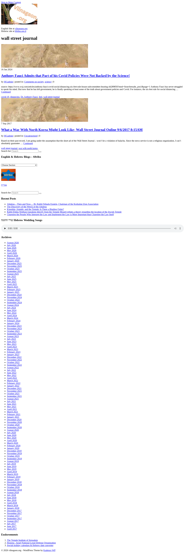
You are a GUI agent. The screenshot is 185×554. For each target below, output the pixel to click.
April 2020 (12, 440)
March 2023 (12, 349)
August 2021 (13, 399)
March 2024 (12, 318)
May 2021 (11, 406)
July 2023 (11, 339)
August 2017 (13, 521)
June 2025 (11, 279)
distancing (15, 97)
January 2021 (13, 417)
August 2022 (13, 367)
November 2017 (14, 513)
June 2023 (11, 341)
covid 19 (5, 97)
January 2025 (13, 292)
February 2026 (13, 258)
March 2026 (12, 255)
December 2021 (14, 388)
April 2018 (12, 503)
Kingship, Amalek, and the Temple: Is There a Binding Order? (35, 209)
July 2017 (11, 523)
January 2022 (13, 386)
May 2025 (11, 281)
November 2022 (14, 360)
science (48, 82)
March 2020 (12, 443)
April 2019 (12, 471)
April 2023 (12, 347)
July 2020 (11, 432)
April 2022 (12, 378)
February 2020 (13, 445)
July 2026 (11, 245)
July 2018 (11, 495)
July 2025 (11, 276)
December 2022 (14, 357)
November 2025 (14, 266)
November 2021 (14, 391)
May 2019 (11, 469)
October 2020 (13, 425)
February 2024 (13, 321)
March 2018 (12, 505)
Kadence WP (49, 550)
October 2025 (13, 268)
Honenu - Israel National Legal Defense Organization (31, 543)
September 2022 (14, 365)
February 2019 (13, 477)
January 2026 (13, 261)
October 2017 (13, 516)
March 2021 (12, 412)
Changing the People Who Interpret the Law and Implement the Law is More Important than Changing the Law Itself (60, 214)
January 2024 (13, 323)
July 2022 (11, 370)
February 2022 (13, 383)
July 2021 (11, 401)
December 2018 (14, 482)
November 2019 (14, 453)
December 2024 (14, 294)
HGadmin (8, 82)
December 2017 (14, 510)
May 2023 (11, 344)
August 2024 (13, 305)
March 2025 (12, 287)
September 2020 (14, 427)
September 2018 (14, 490)
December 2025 (14, 263)
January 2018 (13, 508)
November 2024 (14, 297)
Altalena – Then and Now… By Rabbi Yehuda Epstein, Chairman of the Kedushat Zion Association (52, 204)
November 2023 (14, 328)
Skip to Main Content (11, 2)
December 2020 (14, 419)
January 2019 (13, 479)
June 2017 (11, 526)
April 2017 (12, 529)
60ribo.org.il (20, 31)
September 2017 (14, 518)
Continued (6, 92)
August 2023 (13, 336)
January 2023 (13, 354)
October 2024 (13, 300)
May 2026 (11, 250)
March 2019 (12, 474)
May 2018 (11, 500)
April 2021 (12, 409)
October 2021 (13, 393)
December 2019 (14, 451)
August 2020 (13, 430)
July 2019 (11, 464)
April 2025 (12, 284)
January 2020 (13, 448)
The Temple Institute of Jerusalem (22, 540)
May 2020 (11, 438)
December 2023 (14, 326)
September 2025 (14, 271)
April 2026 (12, 253)
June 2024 (11, 310)
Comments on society (34, 82)
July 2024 (11, 307)
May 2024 (11, 313)
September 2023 (14, 334)
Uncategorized (30, 136)
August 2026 (13, 242)
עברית (4, 185)
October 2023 (13, 331)
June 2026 (11, 248)
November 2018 (14, 484)
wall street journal (51, 97)
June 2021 (11, 404)
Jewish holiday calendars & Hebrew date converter (30, 545)
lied (40, 97)
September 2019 (14, 458)
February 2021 (13, 414)
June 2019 (11, 466)
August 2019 (13, 461)
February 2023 (13, 352)
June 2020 (11, 435)
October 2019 (13, 456)
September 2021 (14, 396)
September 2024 (14, 302)
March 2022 (12, 380)
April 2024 (12, 315)
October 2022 (13, 362)
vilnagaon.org (21, 28)
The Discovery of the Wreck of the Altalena (27, 206)
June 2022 (11, 373)
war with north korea (28, 148)
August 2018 (13, 492)
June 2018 (11, 497)
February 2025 (13, 289)
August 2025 (13, 274)
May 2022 (11, 375)
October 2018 (13, 487)
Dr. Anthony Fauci (29, 97)
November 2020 (14, 422)
